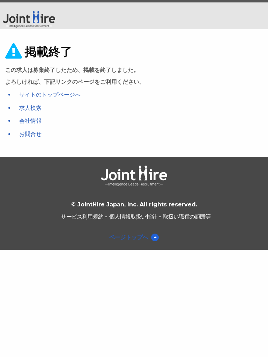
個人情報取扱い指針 (133, 216)
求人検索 (30, 108)
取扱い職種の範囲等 (187, 216)
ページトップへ (128, 237)
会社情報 (30, 120)
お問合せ (30, 134)
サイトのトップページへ (50, 94)
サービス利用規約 (82, 216)
